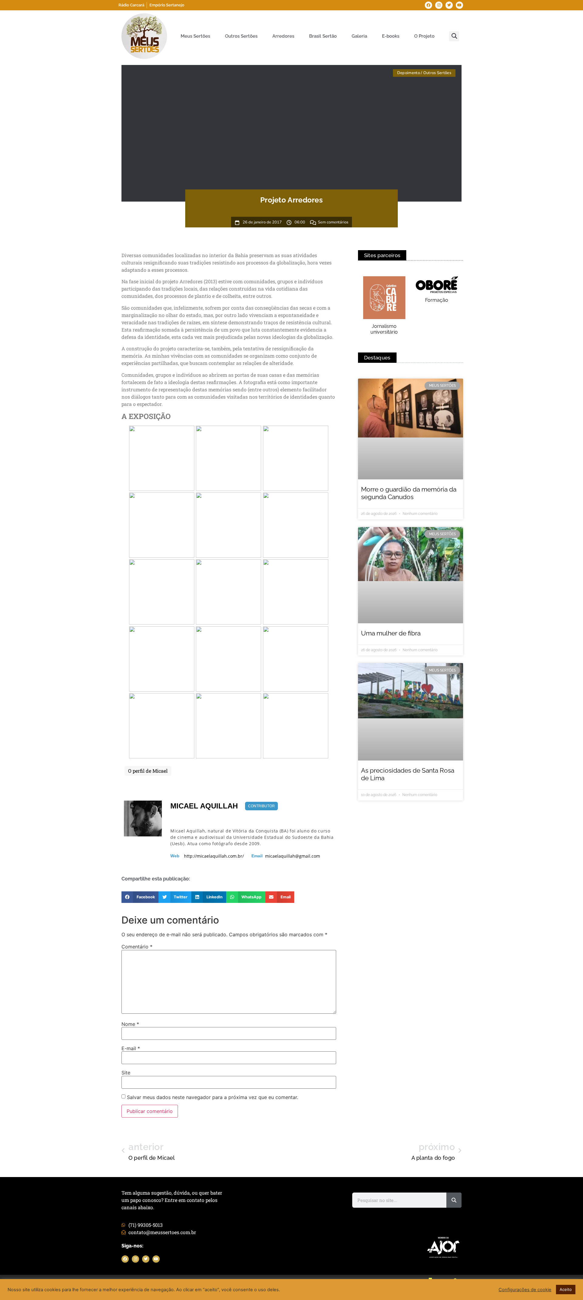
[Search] (454, 1200)
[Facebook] (428, 5)
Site (125, 1072)
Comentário (136, 946)
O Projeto (424, 36)
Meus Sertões (195, 36)
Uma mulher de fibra (391, 633)
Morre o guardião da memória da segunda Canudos (408, 493)
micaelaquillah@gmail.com (292, 856)
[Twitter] (449, 5)
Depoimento (408, 73)
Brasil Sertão (323, 36)
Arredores (283, 36)
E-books (390, 36)
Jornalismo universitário (384, 329)
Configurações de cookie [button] (525, 1289)
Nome (130, 1024)
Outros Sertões (241, 36)
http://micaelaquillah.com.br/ (214, 856)
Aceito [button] (566, 1289)
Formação (436, 300)
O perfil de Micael (148, 770)
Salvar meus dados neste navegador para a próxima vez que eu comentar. (212, 1097)
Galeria (359, 36)
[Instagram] (438, 5)
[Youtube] (459, 5)
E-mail (130, 1048)
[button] (454, 36)
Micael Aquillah (204, 806)
